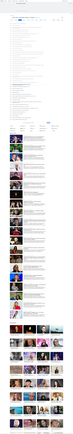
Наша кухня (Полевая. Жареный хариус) (18, 63)
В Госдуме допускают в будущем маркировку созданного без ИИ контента (32, 276)
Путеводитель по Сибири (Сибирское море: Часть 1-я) (20, 37)
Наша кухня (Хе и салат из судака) (17, 113)
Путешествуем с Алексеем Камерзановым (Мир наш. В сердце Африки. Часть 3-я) (25, 33)
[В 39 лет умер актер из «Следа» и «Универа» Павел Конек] (29, 412)
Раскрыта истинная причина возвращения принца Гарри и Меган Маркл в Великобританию (33, 294)
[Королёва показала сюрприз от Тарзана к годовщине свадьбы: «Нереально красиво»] (43, 358)
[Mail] (1, 1)
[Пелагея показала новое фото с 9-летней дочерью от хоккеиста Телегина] (16, 385)
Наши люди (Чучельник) (16, 55)
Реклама (7, 433)
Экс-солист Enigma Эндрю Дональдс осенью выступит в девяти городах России (32, 267)
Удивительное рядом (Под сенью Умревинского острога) (21, 35)
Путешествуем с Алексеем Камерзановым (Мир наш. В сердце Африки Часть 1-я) (25, 57)
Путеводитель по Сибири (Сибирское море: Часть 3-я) (20, 86)
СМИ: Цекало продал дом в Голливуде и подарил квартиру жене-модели (33, 211)
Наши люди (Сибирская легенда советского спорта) (20, 31)
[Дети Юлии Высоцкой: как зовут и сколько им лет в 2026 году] (16, 398)
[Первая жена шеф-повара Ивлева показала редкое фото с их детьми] (29, 385)
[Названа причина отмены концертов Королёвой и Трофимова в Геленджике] (43, 345)
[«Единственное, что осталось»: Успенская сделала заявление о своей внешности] (43, 385)
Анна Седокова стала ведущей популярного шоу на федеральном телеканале (34, 304)
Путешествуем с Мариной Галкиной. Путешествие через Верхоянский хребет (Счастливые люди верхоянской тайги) (27, 76)
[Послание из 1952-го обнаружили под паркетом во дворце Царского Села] (16, 371)
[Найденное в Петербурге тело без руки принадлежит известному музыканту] (16, 358)
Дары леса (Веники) (15, 92)
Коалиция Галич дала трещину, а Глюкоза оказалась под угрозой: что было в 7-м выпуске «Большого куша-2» (34, 258)
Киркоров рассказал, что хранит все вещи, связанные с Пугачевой (32, 202)
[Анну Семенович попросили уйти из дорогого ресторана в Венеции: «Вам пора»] (16, 331)
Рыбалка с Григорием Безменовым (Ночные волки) (20, 104)
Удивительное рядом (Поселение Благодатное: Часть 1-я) (21, 59)
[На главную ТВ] (2, 1)
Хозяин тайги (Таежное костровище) (18, 50)
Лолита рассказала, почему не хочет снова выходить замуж (34, 174)
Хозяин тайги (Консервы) (16, 25)
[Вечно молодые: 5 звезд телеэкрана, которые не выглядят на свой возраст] (16, 425)
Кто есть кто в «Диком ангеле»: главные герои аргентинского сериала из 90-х (33, 156)
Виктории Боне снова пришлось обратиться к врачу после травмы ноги (34, 230)
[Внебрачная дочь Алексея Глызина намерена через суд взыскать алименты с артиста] (56, 358)
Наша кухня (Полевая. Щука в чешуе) (18, 90)
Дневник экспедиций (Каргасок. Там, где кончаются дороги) (21, 44)
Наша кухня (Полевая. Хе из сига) (17, 88)
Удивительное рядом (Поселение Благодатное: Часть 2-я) (21, 84)
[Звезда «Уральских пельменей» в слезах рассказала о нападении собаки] (43, 425)
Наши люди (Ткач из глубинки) (17, 80)
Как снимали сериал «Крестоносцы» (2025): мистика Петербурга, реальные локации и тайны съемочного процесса (34, 221)
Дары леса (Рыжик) (15, 115)
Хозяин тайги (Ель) (15, 74)
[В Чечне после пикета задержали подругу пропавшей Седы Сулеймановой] (56, 425)
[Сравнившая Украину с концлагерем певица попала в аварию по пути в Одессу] (29, 371)
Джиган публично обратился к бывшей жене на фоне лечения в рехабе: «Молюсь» (34, 239)
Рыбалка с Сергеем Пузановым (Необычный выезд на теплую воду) (22, 78)
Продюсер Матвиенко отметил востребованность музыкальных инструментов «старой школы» (33, 137)
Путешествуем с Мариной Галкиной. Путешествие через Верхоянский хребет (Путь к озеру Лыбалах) (28, 52)
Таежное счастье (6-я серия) (16, 72)
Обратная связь (69, 433)
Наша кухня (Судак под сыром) (17, 39)
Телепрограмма (12, 15)
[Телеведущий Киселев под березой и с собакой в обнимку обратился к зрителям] (29, 345)
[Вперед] (71, 3)
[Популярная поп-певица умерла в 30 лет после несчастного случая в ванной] (29, 331)
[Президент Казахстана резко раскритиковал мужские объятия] (29, 398)
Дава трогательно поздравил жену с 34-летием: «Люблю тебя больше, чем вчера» (33, 313)
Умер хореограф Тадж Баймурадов (30, 192)
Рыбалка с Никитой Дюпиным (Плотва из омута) (19, 119)
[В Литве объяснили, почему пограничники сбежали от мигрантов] (56, 331)
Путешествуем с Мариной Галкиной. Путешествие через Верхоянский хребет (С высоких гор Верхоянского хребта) (26, 28)
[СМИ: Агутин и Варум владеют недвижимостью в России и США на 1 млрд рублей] (56, 398)
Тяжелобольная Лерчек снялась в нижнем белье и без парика (34, 248)
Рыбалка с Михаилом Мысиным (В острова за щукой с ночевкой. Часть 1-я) (24, 70)
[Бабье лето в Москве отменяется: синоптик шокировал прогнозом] (16, 345)
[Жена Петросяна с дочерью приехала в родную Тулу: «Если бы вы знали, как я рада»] (56, 371)
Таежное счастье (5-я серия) (16, 48)
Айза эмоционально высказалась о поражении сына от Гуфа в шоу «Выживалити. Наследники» (34, 147)
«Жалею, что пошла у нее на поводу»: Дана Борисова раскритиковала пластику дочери (34, 285)
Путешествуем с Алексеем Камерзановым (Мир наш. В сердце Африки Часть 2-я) (25, 82)
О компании (4, 433)
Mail (1, 433)
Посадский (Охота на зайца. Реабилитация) (19, 23)
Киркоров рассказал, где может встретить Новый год (33, 165)
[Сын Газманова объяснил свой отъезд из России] (43, 331)
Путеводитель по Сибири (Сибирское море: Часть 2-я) (20, 61)
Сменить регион (37, 17)
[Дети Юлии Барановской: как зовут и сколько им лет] (29, 425)
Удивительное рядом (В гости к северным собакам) (20, 110)
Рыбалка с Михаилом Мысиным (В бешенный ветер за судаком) (22, 46)
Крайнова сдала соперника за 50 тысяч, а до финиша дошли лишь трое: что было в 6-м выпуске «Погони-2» (34, 184)
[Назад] (69, 3)
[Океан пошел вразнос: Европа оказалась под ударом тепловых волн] (16, 412)
